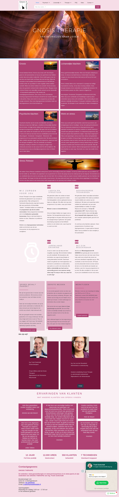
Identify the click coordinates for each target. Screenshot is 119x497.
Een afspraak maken (55, 328)
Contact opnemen (82, 315)
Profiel (38, 386)
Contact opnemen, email (28, 330)
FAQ (76, 2)
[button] (46, 2)
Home (37, 2)
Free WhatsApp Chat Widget (102, 488)
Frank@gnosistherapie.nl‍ (32, 484)
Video (82, 2)
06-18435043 (30, 482)
